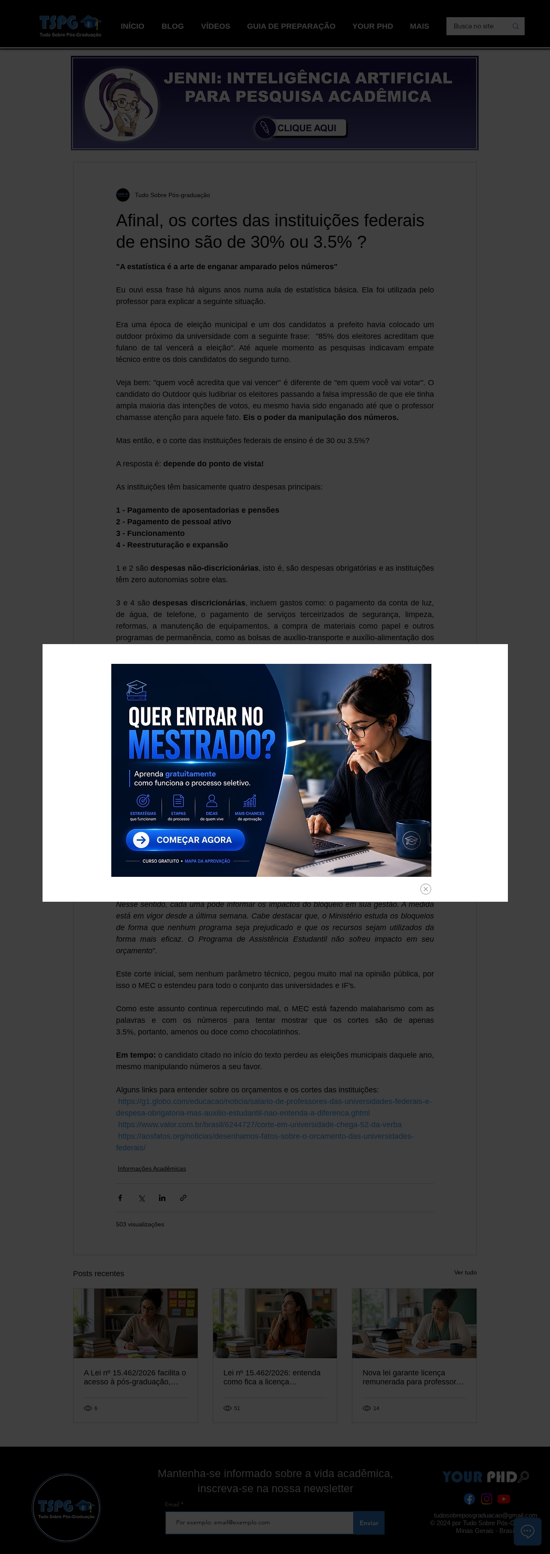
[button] (425, 889)
